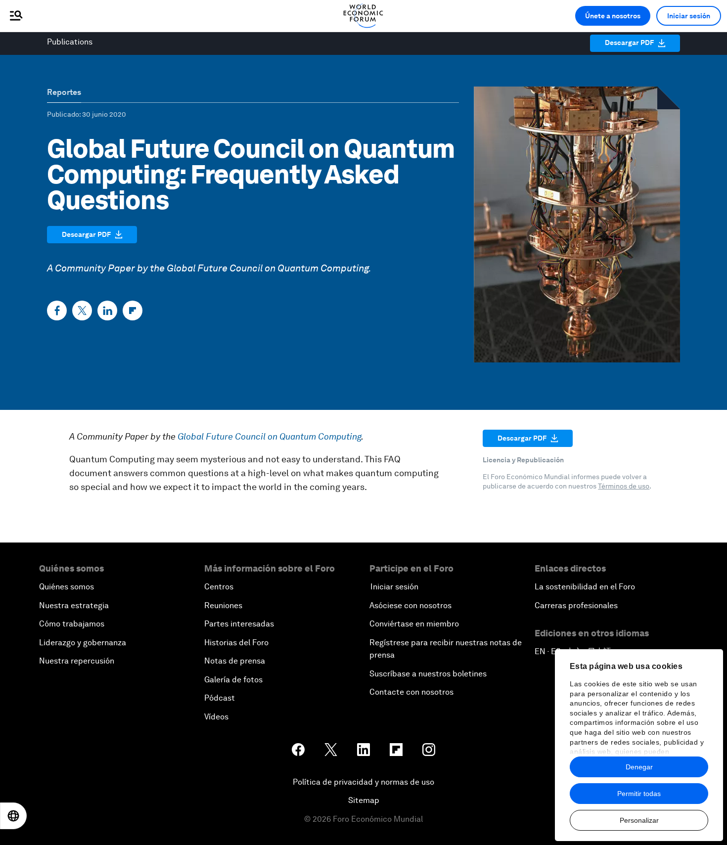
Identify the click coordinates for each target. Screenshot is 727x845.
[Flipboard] (132, 310)
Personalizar (639, 820)
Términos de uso (623, 486)
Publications (69, 41)
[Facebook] (57, 310)
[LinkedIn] (107, 310)
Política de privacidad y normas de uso (363, 782)
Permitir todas (639, 794)
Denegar (639, 767)
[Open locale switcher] (13, 816)
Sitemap (363, 800)
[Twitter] (82, 310)
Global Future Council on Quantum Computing (267, 268)
